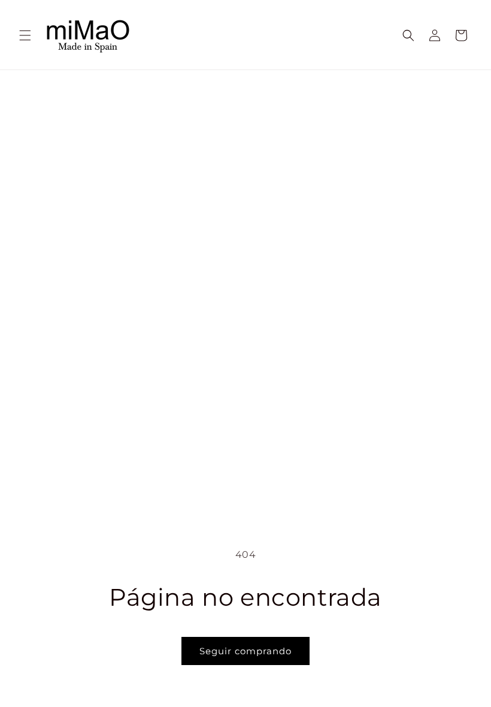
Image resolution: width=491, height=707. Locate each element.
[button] (25, 35)
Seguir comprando (245, 651)
